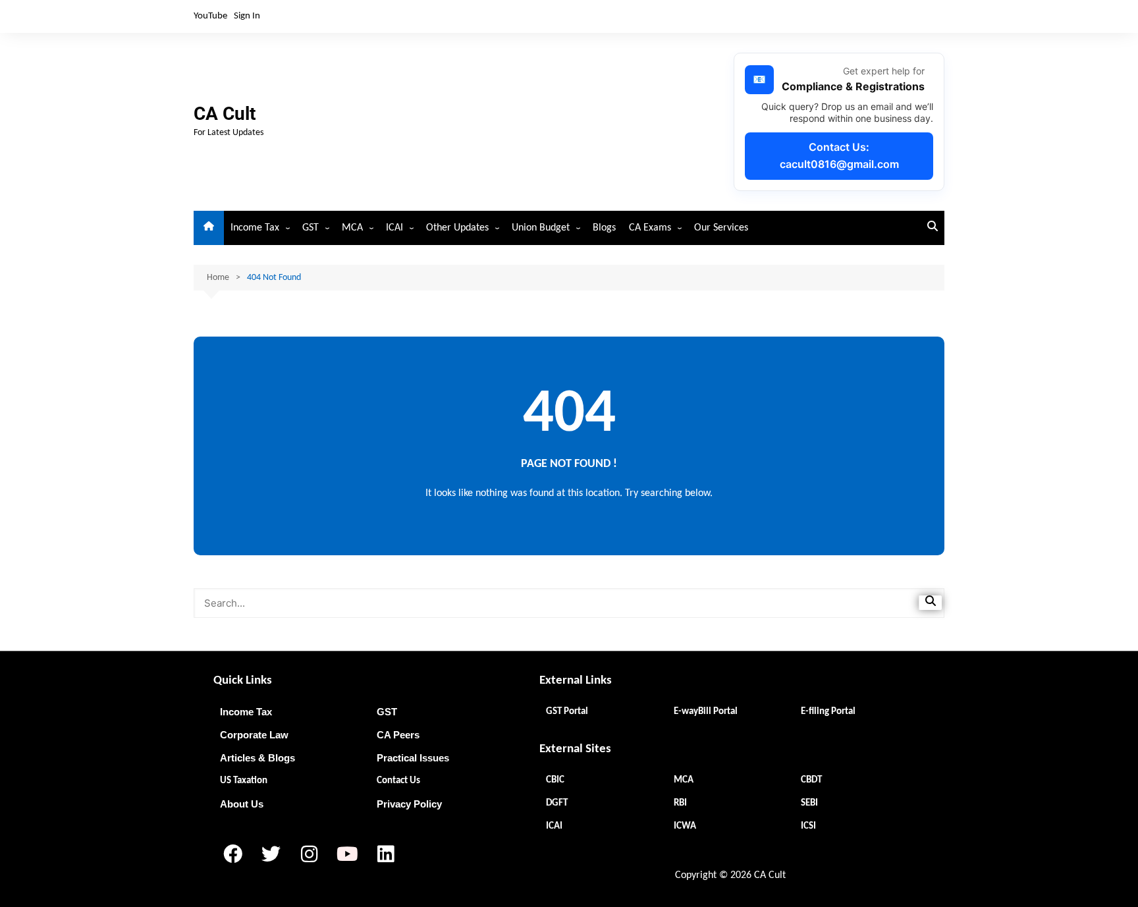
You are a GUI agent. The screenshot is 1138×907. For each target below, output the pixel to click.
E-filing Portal (828, 712)
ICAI (394, 228)
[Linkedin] (385, 854)
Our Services (721, 228)
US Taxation (243, 781)
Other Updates (457, 228)
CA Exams (650, 228)
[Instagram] (309, 854)
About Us (241, 804)
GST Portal (567, 712)
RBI (680, 803)
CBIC (555, 780)
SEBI (809, 803)
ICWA (685, 826)
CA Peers (398, 734)
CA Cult (225, 113)
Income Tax (254, 228)
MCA (352, 228)
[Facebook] (232, 854)
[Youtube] (347, 854)
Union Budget (541, 228)
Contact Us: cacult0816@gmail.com (839, 155)
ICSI (808, 826)
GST (310, 228)
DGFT (557, 803)
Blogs (604, 228)
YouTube (210, 16)
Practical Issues (413, 757)
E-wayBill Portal (706, 712)
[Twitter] (271, 854)
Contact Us (398, 781)
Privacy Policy (409, 804)
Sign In (247, 16)
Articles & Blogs (257, 757)
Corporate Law (254, 734)
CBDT (811, 780)
